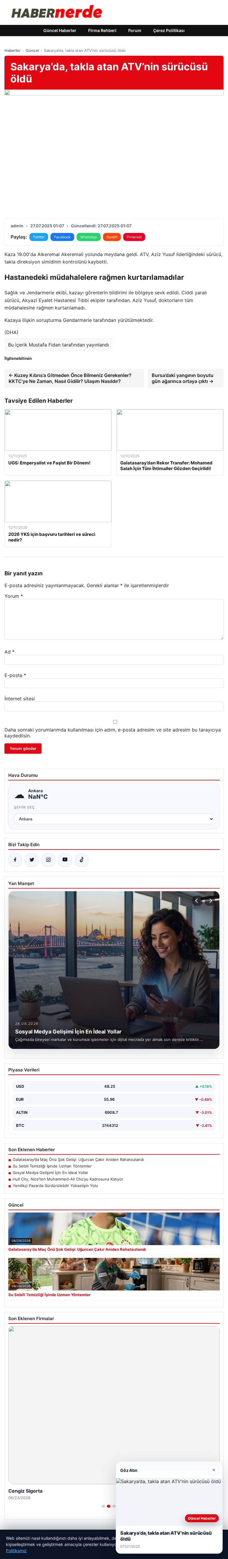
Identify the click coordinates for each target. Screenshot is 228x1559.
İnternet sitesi (19, 699)
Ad (9, 652)
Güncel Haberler (59, 30)
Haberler (12, 50)
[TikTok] (81, 860)
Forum (134, 30)
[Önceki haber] (197, 901)
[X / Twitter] (32, 860)
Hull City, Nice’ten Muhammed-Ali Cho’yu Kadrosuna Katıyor (68, 1179)
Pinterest (134, 237)
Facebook (62, 237)
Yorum (13, 596)
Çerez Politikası (169, 30)
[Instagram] (48, 860)
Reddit (112, 237)
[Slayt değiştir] (103, 1506)
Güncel (32, 50)
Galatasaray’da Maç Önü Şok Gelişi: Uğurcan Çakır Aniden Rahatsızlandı (78, 1159)
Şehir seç (24, 807)
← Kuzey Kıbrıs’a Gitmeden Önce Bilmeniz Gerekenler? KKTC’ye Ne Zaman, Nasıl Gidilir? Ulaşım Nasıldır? (70, 378)
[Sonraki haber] (210, 901)
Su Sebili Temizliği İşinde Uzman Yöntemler (52, 1166)
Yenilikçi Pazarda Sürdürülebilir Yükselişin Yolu (55, 1185)
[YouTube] (65, 860)
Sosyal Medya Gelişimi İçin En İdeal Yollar (50, 1172)
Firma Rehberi (102, 30)
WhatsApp (88, 237)
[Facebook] (15, 860)
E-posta (15, 675)
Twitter (39, 237)
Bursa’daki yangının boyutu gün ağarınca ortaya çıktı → (182, 378)
